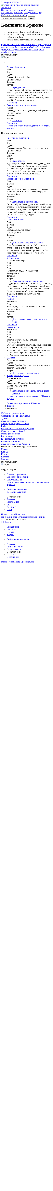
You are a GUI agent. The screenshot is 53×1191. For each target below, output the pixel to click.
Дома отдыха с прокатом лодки (27, 242)
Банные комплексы (10, 441)
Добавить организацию (12, 15)
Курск (4, 454)
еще (40, 12)
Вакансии (18, 12)
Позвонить (12, 102)
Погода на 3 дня (14, 479)
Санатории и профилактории (15, 423)
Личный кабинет (15, 546)
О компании (13, 557)
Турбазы (37, 47)
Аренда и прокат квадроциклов (27, 281)
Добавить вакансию (16, 492)
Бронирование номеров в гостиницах (19, 44)
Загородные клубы (24, 47)
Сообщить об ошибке (11, 416)
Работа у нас (13, 502)
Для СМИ (11, 507)
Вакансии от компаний (18, 477)
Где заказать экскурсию (12, 439)
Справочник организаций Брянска (23, 403)
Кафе (3, 426)
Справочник (7, 12)
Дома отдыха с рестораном (25, 202)
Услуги (34, 12)
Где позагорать (8, 436)
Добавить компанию (17, 489)
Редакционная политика (33, 517)
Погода (27, 12)
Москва (4, 449)
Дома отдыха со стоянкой (18, 49)
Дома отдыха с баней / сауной (15, 444)
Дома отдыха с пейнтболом (25, 373)
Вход (26, 15)
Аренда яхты (18, 87)
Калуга (4, 451)
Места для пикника (10, 433)
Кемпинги (17, 120)
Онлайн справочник (16, 474)
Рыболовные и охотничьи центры (17, 428)
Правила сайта (8, 514)
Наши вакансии (14, 549)
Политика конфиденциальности (13, 515)
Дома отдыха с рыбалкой (13, 431)
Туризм (10, 406)
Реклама (26, 416)
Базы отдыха (18, 161)
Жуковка (5, 459)
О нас (9, 509)
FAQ (9, 504)
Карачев (5, 456)
